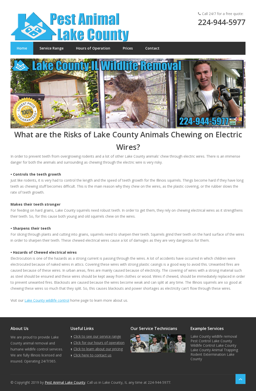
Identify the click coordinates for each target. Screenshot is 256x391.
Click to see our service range (97, 336)
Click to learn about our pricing (98, 348)
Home (22, 48)
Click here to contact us (93, 355)
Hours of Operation (93, 48)
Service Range (52, 48)
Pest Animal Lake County (65, 382)
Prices (128, 48)
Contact (152, 48)
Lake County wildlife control (46, 300)
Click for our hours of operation (99, 342)
